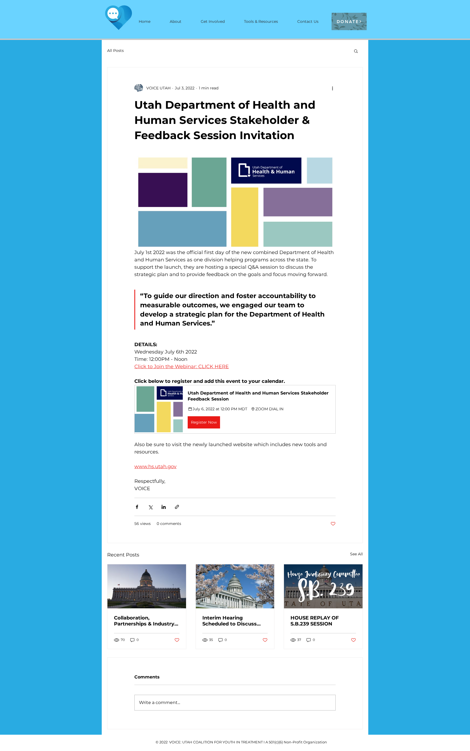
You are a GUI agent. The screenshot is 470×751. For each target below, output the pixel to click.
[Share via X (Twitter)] (150, 506)
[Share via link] (177, 506)
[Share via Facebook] (137, 506)
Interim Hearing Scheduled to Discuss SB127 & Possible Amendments (229, 621)
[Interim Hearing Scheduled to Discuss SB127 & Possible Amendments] (235, 586)
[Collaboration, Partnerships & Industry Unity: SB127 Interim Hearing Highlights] (146, 586)
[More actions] (332, 88)
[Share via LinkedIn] (163, 506)
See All (356, 554)
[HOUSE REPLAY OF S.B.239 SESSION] (323, 586)
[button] (355, 51)
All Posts (115, 50)
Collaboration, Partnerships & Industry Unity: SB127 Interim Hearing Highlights (144, 621)
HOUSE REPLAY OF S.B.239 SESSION (314, 621)
